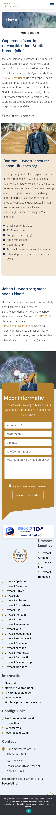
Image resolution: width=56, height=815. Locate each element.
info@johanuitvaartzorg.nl (17, 325)
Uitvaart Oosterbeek (17, 605)
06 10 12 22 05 (15, 761)
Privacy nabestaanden (18, 692)
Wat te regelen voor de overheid (24, 702)
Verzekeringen (13, 697)
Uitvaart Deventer (16, 586)
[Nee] (52, 805)
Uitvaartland (13, 723)
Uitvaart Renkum (15, 614)
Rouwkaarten (13, 728)
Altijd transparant (30, 33)
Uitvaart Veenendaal (17, 624)
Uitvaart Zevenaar (16, 643)
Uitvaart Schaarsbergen (19, 662)
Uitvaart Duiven (14, 591)
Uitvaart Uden (13, 619)
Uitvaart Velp (13, 629)
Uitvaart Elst (12, 595)
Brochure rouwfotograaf (19, 718)
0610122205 (40, 316)
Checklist (10, 683)
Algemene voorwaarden (19, 688)
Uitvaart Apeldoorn (16, 581)
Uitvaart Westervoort (18, 638)
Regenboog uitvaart (17, 732)
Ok (28, 811)
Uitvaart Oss (12, 610)
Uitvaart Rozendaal (17, 652)
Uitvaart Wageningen (18, 633)
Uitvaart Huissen (15, 600)
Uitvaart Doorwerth (17, 657)
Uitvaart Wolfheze (16, 667)
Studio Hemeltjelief (13, 78)
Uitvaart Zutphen (15, 648)
